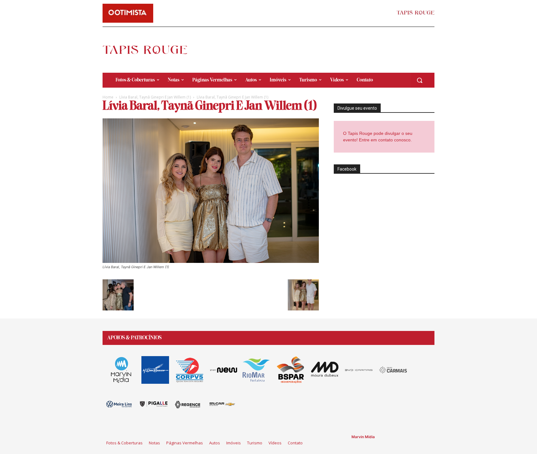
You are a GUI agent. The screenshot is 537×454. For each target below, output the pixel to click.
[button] (419, 80)
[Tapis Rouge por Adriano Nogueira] (150, 50)
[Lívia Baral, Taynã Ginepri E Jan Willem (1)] (211, 261)
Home (108, 97)
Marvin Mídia (363, 436)
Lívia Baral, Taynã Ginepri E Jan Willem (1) (155, 97)
